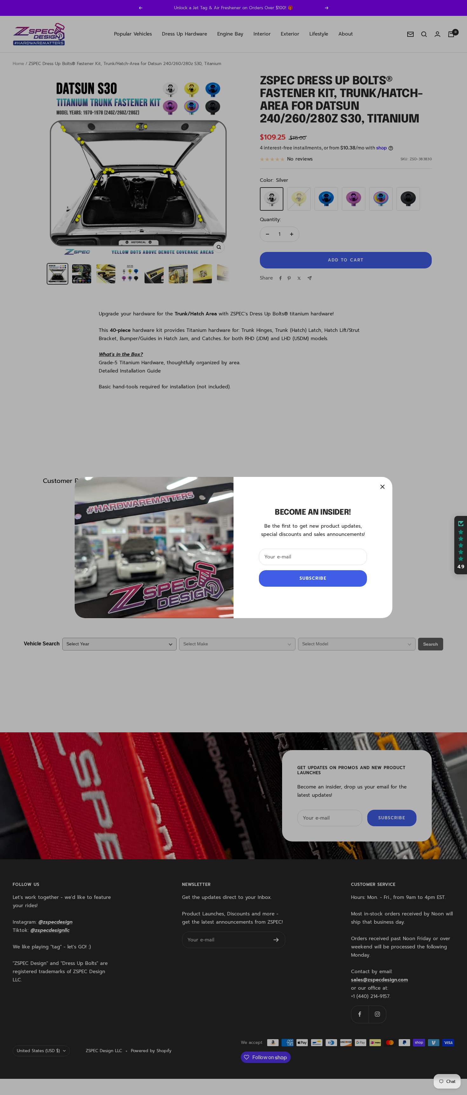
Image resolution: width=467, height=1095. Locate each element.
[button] (460, 545)
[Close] (382, 487)
